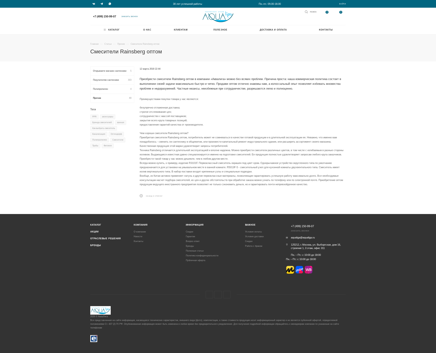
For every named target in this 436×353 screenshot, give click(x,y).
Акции (94, 231)
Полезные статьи (195, 250)
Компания (140, 225)
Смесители (117, 140)
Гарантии (190, 236)
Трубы (95, 145)
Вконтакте (209, 294)
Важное (250, 225)
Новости (138, 236)
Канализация (98, 134)
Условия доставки (254, 236)
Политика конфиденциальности (202, 255)
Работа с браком (253, 246)
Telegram (218, 294)
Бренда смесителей (102, 122)
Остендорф (116, 134)
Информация (195, 225)
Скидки (189, 231)
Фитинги (108, 145)
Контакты (138, 241)
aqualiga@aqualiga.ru (303, 237)
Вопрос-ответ (193, 241)
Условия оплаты (253, 231)
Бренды (95, 245)
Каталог (95, 225)
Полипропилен (99, 140)
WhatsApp (226, 294)
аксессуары (107, 116)
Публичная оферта (195, 260)
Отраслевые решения (105, 238)
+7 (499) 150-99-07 (104, 16)
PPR (94, 116)
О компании (140, 231)
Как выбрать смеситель (103, 128)
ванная (120, 122)
